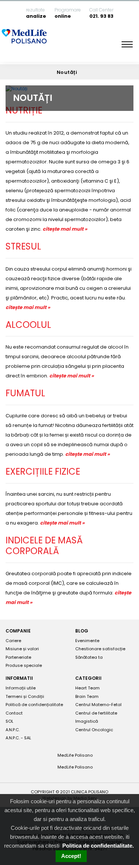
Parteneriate (18, 657)
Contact (14, 713)
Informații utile (21, 688)
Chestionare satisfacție (100, 649)
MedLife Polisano (74, 755)
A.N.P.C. (13, 730)
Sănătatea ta (89, 657)
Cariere (13, 641)
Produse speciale (24, 665)
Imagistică (86, 721)
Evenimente (87, 641)
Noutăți (68, 72)
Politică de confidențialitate (34, 705)
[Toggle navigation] (127, 44)
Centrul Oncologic (94, 730)
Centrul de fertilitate (96, 713)
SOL (9, 721)
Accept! (71, 856)
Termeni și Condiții (25, 696)
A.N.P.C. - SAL (18, 738)
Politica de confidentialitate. (98, 845)
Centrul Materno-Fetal (98, 705)
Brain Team (87, 696)
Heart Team (87, 688)
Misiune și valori (22, 649)
